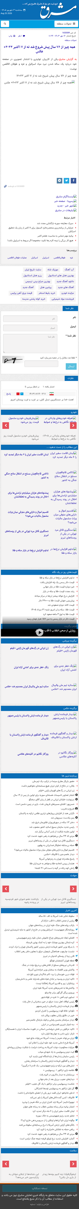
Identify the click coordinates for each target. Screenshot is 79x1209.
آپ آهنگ (69, 270)
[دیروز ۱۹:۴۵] (63, 479)
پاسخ (8, 394)
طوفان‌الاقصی (59, 257)
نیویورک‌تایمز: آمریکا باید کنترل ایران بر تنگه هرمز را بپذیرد (48, 1102)
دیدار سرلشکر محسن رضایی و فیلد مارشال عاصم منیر (50, 1020)
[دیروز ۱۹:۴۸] (63, 740)
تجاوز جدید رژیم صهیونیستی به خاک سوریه (55, 1116)
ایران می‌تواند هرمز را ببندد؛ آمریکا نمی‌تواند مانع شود (50, 1038)
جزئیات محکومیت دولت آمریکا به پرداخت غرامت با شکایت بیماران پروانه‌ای (40, 1047)
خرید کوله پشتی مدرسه (33, 299)
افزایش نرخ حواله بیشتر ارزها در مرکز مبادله (54, 596)
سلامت (73, 1151)
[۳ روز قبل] (58, 424)
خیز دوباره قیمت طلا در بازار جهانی (58, 587)
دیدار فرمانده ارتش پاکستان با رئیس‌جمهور (28, 716)
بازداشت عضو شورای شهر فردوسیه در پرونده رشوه (22, 900)
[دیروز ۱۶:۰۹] (63, 556)
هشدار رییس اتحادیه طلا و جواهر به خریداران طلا (52, 863)
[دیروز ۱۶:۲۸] (63, 537)
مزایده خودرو (68, 293)
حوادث (73, 875)
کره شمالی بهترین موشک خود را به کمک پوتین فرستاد (50, 942)
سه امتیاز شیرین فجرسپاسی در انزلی (57, 1024)
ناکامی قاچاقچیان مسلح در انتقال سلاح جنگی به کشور (26, 476)
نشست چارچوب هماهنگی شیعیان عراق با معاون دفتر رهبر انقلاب (44, 951)
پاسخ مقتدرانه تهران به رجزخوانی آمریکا (56, 859)
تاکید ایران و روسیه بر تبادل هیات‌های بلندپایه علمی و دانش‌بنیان (44, 979)
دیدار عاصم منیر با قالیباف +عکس (59, 854)
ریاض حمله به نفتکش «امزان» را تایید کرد (55, 1129)
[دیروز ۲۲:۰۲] (63, 721)
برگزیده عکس (70, 708)
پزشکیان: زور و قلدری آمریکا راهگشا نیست (55, 983)
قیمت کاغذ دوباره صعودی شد (61, 605)
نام (74, 317)
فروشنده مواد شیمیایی (63, 299)
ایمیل (73, 327)
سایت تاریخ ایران (33, 270)
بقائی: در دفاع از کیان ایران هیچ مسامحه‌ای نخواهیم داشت (47, 786)
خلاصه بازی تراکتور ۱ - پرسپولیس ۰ (58, 1070)
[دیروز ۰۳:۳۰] (21, 1163)
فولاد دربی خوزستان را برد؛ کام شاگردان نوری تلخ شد (50, 974)
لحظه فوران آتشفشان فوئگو (62, 960)
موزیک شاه (53, 270)
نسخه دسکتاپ (39, 1188)
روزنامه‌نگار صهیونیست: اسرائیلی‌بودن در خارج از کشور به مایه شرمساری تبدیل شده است (40, 931)
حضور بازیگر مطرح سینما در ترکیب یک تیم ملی (53, 781)
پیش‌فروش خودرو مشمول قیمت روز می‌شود (21, 437)
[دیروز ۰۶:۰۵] (58, 1163)
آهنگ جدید (28, 287)
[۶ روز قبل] (21, 424)
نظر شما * (71, 336)
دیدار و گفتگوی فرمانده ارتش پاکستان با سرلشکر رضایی (49, 1061)
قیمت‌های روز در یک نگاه (64, 572)
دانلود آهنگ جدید (65, 281)
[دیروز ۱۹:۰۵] (63, 760)
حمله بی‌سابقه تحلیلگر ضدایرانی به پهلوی (55, 845)
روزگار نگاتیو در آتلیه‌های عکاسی (33, 754)
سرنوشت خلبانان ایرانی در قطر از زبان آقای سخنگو (51, 799)
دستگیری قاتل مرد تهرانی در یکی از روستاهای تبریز (27, 533)
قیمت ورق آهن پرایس (21, 293)
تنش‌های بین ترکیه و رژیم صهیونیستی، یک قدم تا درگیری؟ (47, 1065)
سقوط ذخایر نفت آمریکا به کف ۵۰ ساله (56, 916)
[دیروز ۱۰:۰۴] (63, 692)
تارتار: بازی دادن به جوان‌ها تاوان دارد (57, 1033)
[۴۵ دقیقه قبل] (39, 632)
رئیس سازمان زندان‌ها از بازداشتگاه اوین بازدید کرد (51, 1056)
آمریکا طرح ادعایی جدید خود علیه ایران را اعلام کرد (51, 1043)
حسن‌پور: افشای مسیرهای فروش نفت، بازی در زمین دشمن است (44, 804)
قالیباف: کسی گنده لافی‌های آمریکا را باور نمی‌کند (52, 1097)
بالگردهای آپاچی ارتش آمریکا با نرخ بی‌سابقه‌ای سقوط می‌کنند (46, 1125)
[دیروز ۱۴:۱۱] (21, 888)
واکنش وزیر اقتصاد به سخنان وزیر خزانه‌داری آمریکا (51, 970)
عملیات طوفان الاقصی (17, 257)
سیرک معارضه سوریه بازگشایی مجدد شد (55, 223)
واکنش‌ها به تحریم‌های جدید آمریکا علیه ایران (53, 988)
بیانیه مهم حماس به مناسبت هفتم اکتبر (55, 236)
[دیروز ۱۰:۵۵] (63, 654)
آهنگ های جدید (66, 287)
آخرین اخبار (71, 911)
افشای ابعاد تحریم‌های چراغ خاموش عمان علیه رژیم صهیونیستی (45, 938)
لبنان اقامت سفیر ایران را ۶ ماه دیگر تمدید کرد (26, 454)
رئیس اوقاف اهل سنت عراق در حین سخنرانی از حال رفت (48, 1001)
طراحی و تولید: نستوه (39, 1204)
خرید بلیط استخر (47, 293)
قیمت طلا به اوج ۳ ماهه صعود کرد (58, 614)
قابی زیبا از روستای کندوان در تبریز (58, 956)
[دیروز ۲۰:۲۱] (63, 460)
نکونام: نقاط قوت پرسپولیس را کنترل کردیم (54, 1011)
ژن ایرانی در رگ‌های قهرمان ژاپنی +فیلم (29, 648)
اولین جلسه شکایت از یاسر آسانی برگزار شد (54, 831)
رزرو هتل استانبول (33, 275)
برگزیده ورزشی (69, 641)
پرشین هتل (45, 287)
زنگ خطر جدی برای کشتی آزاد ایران (31, 667)
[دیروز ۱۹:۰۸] (63, 498)
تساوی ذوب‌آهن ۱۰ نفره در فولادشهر (57, 997)
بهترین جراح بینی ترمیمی (37, 281)
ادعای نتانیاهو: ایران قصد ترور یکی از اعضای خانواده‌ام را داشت (46, 1093)
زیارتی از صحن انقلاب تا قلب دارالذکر (55, 630)
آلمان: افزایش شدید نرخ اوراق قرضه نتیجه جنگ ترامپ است (47, 1138)
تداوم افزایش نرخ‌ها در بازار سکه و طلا (30, 550)
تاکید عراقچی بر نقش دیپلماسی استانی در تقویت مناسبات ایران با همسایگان (39, 1029)
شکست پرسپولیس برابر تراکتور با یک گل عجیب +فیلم (50, 1084)
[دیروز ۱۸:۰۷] (63, 518)
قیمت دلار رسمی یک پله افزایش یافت (57, 582)
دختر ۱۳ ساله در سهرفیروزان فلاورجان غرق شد (52, 822)
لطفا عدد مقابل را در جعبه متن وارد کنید (58, 358)
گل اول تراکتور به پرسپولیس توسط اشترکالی (54, 1088)
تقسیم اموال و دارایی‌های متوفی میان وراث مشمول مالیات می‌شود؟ (28, 514)
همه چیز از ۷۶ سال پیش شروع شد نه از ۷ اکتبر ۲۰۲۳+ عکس (39, 49)
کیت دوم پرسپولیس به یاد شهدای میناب (56, 1052)
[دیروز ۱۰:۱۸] (63, 673)
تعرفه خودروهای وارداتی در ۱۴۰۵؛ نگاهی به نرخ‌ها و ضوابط (59, 437)
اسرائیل (34, 257)
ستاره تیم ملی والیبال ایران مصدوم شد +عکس (27, 686)
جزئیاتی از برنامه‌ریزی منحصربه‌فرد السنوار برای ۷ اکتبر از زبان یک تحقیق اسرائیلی (42, 229)
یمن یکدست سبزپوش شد (62, 818)
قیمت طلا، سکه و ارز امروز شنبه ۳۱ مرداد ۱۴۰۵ (52, 609)
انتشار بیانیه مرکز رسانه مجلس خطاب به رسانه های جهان (48, 1107)
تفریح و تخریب (67, 809)
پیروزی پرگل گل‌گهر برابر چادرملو (59, 992)
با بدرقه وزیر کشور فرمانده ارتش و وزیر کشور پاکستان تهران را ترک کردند (41, 947)
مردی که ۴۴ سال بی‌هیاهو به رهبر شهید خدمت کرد (50, 836)
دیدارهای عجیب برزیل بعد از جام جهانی (56, 1079)
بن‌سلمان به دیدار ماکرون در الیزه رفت (57, 1074)
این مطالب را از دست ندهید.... (61, 447)
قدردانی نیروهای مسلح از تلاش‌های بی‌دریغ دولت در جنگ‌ (48, 965)
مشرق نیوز (50, 9)
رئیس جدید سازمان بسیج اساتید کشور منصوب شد (51, 827)
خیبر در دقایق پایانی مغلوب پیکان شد (57, 1015)
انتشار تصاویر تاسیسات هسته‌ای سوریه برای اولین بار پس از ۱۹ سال (43, 795)
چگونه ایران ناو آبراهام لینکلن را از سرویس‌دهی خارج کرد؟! (47, 1120)
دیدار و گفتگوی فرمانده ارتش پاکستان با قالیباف (29, 737)
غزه (71, 257)
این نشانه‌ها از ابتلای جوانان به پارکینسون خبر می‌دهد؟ (24, 1175)
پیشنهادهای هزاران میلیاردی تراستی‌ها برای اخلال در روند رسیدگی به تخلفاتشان (28, 495)
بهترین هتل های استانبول (61, 275)
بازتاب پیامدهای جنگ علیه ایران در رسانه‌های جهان (51, 925)
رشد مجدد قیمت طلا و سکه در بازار (58, 591)
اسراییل (45, 257)
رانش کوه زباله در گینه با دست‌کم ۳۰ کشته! (54, 868)
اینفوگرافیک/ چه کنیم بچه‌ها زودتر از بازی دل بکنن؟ (59, 1175)
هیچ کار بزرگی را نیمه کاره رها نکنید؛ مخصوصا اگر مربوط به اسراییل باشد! (40, 240)
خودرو (74, 412)
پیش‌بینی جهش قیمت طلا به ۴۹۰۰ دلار (56, 600)
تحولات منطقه (64, 24)
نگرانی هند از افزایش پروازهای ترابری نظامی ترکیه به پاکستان (46, 813)
